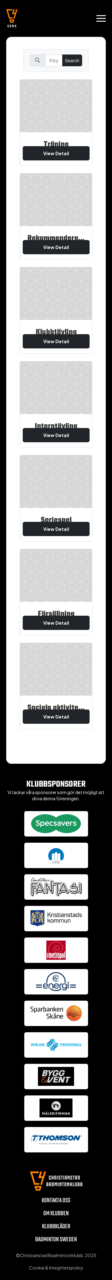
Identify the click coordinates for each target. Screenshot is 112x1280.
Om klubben (56, 1213)
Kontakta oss (56, 1200)
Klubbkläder (56, 1226)
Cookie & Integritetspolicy (56, 1267)
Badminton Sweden (56, 1239)
